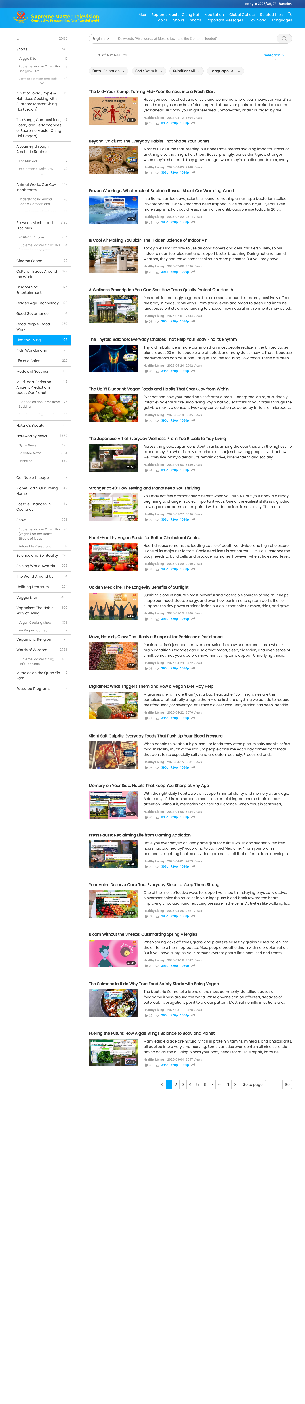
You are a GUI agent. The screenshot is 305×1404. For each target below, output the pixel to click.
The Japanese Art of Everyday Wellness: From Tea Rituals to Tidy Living (157, 438)
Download (258, 20)
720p (174, 123)
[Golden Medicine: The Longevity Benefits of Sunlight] (113, 606)
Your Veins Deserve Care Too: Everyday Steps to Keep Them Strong (154, 884)
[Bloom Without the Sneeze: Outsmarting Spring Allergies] (113, 953)
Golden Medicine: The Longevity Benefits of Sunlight (138, 587)
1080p (184, 123)
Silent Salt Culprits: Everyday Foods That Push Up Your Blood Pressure (156, 736)
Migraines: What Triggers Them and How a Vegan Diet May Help (151, 686)
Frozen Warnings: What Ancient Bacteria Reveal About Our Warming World (161, 190)
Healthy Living (154, 117)
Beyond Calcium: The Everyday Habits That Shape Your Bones (149, 141)
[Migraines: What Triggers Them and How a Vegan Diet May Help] (113, 705)
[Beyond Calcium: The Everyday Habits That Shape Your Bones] (113, 160)
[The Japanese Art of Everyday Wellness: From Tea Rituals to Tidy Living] (113, 458)
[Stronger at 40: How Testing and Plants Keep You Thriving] (113, 507)
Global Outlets (242, 14)
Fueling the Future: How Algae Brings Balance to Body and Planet (152, 1033)
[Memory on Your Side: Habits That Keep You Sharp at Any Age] (113, 805)
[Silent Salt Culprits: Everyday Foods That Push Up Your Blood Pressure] (113, 755)
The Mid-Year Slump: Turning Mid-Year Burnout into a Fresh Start (152, 91)
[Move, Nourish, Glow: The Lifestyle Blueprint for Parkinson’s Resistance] (113, 656)
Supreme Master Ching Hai (175, 14)
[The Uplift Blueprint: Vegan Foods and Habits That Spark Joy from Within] (113, 408)
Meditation (214, 14)
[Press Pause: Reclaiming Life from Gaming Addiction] (113, 854)
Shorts (195, 20)
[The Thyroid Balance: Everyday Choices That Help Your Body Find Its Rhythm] (113, 358)
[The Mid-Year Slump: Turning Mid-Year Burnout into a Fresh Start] (113, 111)
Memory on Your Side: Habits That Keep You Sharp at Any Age (149, 785)
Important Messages (225, 20)
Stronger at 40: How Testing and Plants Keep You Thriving (144, 488)
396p (164, 123)
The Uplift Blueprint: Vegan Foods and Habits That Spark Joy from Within (159, 389)
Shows (178, 20)
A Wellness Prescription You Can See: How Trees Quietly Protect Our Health (161, 289)
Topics (162, 20)
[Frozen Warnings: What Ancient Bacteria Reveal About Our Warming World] (113, 210)
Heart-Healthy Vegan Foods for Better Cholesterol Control (145, 537)
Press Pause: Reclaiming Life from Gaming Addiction (140, 835)
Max (142, 14)
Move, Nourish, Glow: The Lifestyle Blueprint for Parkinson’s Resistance (156, 636)
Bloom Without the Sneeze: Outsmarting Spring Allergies (143, 934)
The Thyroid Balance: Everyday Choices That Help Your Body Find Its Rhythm (163, 339)
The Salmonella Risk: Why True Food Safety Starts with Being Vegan (154, 983)
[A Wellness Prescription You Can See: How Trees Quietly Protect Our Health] (113, 309)
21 (227, 1085)
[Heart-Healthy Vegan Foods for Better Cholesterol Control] (113, 557)
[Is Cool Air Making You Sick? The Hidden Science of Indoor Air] (113, 259)
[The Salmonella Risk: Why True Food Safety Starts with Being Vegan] (113, 1003)
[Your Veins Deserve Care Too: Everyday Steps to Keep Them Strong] (113, 904)
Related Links (271, 14)
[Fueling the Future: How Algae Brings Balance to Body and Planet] (113, 1052)
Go (287, 1084)
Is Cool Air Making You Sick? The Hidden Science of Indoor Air (148, 240)
